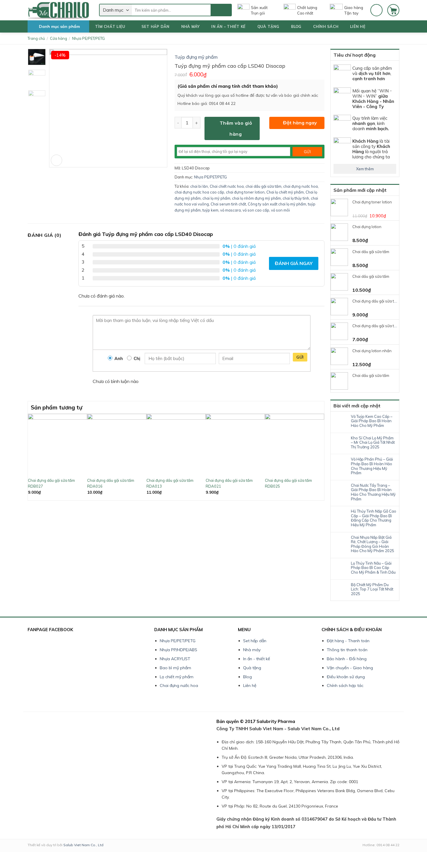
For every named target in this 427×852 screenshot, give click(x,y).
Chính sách (326, 26)
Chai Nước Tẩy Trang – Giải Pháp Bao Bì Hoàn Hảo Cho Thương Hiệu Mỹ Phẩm (373, 492)
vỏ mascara (230, 210)
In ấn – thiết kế (228, 26)
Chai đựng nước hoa (179, 685)
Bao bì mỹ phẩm (175, 667)
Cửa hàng (58, 38)
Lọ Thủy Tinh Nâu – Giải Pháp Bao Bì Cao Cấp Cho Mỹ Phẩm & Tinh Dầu (373, 567)
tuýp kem (210, 210)
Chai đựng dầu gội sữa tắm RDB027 (51, 483)
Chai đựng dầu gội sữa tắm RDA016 (110, 483)
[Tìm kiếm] (221, 10)
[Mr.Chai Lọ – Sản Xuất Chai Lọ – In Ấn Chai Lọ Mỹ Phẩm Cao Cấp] (59, 10)
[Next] (321, 456)
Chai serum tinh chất (228, 204)
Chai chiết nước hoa (227, 186)
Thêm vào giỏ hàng (236, 128)
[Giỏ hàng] (393, 10)
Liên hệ (357, 26)
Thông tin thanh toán (347, 649)
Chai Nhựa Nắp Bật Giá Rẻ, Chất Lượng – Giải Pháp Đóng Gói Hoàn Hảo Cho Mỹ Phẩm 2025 (372, 544)
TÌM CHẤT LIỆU (110, 26)
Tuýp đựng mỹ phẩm (196, 57)
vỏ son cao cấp (256, 210)
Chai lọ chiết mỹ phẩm (285, 192)
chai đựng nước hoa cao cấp (199, 192)
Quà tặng (268, 26)
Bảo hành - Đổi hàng (347, 658)
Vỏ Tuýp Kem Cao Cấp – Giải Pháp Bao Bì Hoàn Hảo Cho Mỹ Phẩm (371, 421)
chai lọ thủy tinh (296, 198)
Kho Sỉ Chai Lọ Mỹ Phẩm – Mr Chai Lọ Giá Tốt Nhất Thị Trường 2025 (373, 442)
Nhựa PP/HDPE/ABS (178, 649)
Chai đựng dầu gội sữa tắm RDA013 (169, 483)
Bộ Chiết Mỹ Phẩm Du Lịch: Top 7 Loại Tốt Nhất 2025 (372, 589)
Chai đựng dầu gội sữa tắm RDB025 (288, 483)
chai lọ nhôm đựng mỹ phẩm (256, 198)
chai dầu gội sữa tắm (263, 186)
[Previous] (31, 456)
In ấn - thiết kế (256, 658)
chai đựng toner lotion (245, 192)
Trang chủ (36, 38)
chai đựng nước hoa (300, 186)
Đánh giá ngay (294, 263)
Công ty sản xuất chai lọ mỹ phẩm (277, 204)
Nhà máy (190, 26)
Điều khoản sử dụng (346, 676)
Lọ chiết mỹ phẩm (176, 676)
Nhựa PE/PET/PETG (88, 38)
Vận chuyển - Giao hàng (350, 667)
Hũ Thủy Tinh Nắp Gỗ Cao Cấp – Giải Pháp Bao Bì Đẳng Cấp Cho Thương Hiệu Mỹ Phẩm (373, 518)
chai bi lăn (199, 186)
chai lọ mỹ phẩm (216, 198)
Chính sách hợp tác (345, 685)
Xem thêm (365, 169)
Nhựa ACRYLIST (175, 658)
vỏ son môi (280, 210)
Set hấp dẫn (155, 26)
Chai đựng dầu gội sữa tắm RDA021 (229, 483)
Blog (296, 26)
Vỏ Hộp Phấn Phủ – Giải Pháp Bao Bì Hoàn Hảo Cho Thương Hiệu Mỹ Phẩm (372, 466)
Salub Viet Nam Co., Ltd (83, 845)
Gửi (300, 357)
